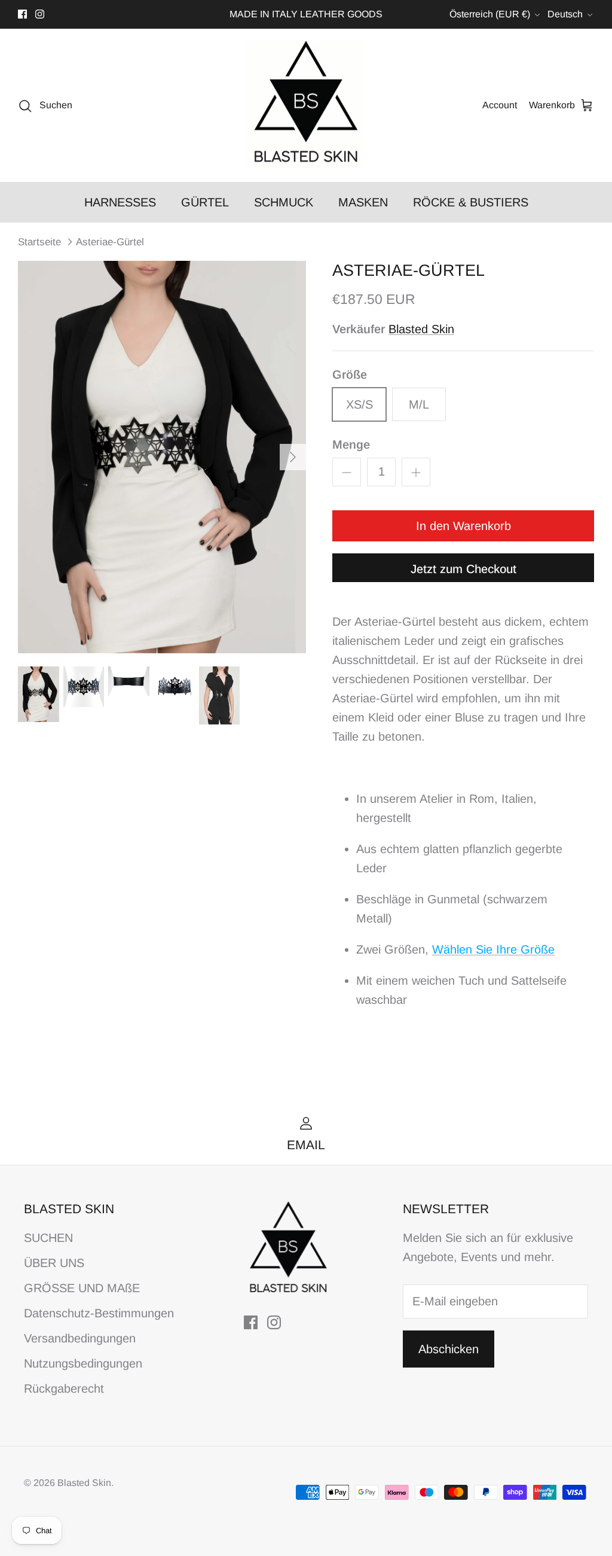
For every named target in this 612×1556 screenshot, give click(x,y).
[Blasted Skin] (306, 105)
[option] (162, 457)
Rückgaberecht (64, 1388)
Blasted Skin (421, 329)
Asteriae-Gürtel (110, 242)
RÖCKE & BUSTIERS (470, 202)
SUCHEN (48, 1237)
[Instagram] (39, 14)
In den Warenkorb (463, 525)
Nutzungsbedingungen (83, 1363)
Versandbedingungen (80, 1338)
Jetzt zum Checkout (463, 568)
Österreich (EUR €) (489, 14)
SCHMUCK (283, 202)
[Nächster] (293, 457)
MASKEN (363, 202)
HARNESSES (120, 202)
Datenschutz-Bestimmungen (99, 1313)
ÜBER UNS (54, 1262)
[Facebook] (22, 14)
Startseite (39, 242)
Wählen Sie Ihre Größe (493, 949)
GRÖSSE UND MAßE (82, 1288)
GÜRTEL (205, 202)
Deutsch (565, 14)
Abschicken (448, 1349)
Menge (351, 444)
